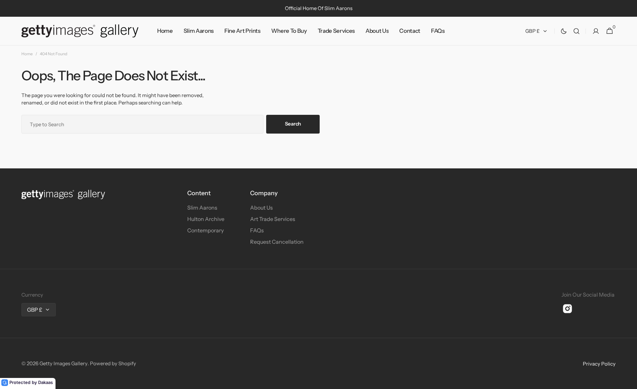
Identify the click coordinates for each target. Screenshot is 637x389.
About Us (261, 207)
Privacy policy (599, 364)
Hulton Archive (205, 219)
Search (293, 124)
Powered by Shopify (113, 363)
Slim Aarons (202, 207)
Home (27, 53)
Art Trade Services (272, 219)
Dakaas (45, 382)
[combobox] (142, 124)
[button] (576, 31)
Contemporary (205, 230)
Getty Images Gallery (63, 363)
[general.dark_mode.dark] (563, 31)
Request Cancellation (277, 241)
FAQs (257, 230)
